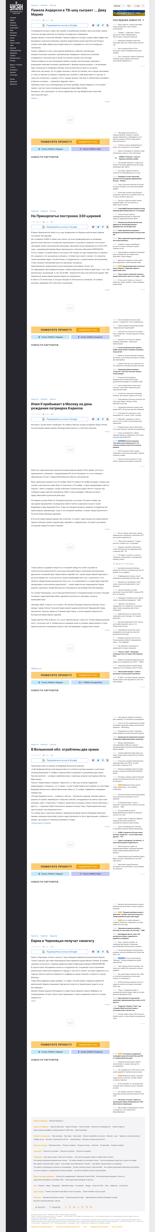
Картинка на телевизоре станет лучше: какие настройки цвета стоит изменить (127, 584)
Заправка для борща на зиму (53, 1197)
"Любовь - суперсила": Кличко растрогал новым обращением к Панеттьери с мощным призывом (126, 35)
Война (12, 20)
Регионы (13, 35)
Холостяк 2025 (97, 1185)
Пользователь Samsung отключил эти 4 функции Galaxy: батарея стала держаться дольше (129, 401)
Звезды (88, 1185)
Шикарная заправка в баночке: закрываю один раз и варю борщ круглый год (128, 43)
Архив (12, 79)
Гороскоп (38, 1151)
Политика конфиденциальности (68, 1227)
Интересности (15, 58)
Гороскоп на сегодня (50, 1151)
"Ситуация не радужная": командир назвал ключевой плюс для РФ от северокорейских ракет (128, 1056)
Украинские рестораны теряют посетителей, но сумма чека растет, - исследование (127, 1064)
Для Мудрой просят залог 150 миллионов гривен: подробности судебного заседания (126, 936)
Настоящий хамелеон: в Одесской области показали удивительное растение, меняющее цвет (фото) (128, 165)
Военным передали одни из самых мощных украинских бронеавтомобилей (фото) (128, 771)
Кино (106, 1185)
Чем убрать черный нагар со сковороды (107, 1164)
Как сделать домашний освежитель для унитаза (121, 1167)
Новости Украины (41, 1127)
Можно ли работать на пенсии (94, 1136)
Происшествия (15, 50)
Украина (13, 23)
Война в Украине (40, 1121)
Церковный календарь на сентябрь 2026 (48, 1180)
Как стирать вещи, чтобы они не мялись (58, 1157)
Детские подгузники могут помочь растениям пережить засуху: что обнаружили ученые (128, 624)
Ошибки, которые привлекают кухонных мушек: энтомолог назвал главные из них (126, 246)
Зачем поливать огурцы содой (94, 1191)
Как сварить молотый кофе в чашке (46, 1164)
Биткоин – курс (112, 1136)
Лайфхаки (38, 1157)
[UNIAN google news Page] (78, 1207)
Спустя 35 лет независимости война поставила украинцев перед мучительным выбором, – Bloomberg (128, 725)
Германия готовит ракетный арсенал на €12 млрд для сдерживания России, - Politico (127, 179)
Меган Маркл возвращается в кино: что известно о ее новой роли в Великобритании (128, 1110)
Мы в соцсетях (117, 1227)
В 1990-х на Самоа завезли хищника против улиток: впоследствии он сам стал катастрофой (129, 680)
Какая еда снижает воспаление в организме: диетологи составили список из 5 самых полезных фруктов (128, 195)
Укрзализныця (75, 1139)
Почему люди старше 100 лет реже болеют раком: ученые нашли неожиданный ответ (129, 1016)
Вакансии (13, 81)
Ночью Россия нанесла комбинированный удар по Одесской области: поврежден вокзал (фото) (126, 216)
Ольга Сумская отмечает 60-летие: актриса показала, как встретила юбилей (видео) (128, 187)
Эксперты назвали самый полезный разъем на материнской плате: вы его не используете (128, 779)
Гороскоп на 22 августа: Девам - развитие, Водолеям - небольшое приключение (127, 342)
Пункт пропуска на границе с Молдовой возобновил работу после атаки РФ (129, 232)
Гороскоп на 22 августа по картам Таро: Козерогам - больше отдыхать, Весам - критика (128, 334)
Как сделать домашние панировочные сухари (50, 1160)
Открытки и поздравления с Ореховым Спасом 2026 (75, 1176)
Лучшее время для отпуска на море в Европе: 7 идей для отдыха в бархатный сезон (129, 268)
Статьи (12, 67)
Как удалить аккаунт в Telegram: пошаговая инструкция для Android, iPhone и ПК (128, 1094)
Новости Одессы (118, 1127)
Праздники (56, 1185)
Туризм (12, 55)
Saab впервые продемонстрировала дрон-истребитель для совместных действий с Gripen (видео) (129, 254)
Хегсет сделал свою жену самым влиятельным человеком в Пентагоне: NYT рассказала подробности (128, 535)
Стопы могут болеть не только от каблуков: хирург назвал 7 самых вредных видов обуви (128, 282)
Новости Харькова (57, 1127)
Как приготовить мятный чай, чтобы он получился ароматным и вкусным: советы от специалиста (128, 976)
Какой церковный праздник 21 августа (110, 1176)
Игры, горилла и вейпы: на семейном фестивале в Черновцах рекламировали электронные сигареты (127, 944)
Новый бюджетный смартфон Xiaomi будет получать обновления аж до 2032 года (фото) (128, 859)
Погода (12, 60)
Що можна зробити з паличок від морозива (90, 1170)
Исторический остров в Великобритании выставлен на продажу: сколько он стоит (127, 813)
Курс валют (77, 1136)
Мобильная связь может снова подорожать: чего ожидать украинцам (126, 787)
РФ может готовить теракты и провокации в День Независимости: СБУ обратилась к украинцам (128, 1102)
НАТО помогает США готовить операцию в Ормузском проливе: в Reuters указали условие (128, 453)
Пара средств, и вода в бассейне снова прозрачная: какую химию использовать (127, 27)
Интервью (13, 70)
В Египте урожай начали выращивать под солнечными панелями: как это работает (129, 797)
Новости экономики (42, 1136)
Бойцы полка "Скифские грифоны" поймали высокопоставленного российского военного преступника (128, 821)
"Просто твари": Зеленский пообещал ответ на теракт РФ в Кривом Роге (128, 654)
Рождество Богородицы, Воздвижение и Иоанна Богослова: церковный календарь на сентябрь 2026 (127, 379)
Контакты (13, 84)
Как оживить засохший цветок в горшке (75, 1164)
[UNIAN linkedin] (74, 1207)
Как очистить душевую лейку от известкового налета (94, 1157)
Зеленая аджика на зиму (75, 1197)
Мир (11, 30)
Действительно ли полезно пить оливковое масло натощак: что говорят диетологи (127, 616)
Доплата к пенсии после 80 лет (93, 1139)
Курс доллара (57, 1136)
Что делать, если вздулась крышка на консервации (52, 1167)
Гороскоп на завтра (67, 1151)
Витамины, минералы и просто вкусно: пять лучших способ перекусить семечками (127, 421)
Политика (13, 25)
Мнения (13, 72)
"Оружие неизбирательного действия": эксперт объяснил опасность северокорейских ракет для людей (128, 914)
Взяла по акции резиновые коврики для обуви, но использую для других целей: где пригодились (129, 358)
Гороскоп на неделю (83, 1151)
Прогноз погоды (40, 1145)
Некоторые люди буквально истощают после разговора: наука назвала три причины (128, 866)
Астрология (123, 1185)
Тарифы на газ (39, 1139)
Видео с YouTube (16, 65)
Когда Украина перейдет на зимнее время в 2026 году (53, 1130)
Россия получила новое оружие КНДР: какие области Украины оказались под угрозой (128, 350)
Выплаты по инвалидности (101, 1127)
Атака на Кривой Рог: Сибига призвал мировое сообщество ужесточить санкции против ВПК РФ (128, 435)
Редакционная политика (99, 1227)
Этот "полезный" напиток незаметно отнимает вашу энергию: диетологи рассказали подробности (128, 59)
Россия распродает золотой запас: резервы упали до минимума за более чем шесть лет (128, 952)
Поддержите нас (129, 13)
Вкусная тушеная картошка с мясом (47, 1201)
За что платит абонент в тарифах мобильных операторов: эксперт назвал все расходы (128, 922)
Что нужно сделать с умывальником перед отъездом (53, 1170)
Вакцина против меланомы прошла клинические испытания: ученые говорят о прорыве (128, 906)
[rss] (91, 1207)
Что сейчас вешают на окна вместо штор (83, 1160)
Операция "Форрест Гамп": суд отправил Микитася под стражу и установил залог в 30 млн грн (127, 1008)
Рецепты (41, 1185)
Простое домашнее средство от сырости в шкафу (118, 1160)
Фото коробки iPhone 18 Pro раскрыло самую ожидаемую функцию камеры (127, 51)
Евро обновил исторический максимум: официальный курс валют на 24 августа (129, 1000)
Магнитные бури (55, 1145)
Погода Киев (104, 1145)
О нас (85, 1227)
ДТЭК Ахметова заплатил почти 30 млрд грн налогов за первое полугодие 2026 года (128, 984)
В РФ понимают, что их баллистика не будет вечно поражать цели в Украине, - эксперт (128, 1086)
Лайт (11, 45)
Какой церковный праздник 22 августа (79, 1180)
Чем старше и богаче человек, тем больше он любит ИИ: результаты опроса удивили (128, 968)
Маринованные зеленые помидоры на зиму (101, 1197)
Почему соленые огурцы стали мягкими (87, 1167)
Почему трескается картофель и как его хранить (63, 1191)
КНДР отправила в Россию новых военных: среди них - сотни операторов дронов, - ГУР (128, 835)
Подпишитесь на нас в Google (61, 25)
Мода (48, 1185)
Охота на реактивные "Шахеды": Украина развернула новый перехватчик (127, 960)
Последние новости (127, 20)
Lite (35, 1186)
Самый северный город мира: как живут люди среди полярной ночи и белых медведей (128, 755)
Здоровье (13, 53)
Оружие (13, 48)
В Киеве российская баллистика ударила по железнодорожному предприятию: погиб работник (127, 224)
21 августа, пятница (123, 563)
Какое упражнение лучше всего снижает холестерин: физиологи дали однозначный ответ (127, 387)
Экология (13, 33)
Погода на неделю (69, 1145)
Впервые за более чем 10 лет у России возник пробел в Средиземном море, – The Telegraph (127, 640)
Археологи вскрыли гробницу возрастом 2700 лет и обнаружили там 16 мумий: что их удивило (128, 570)
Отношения (79, 1185)
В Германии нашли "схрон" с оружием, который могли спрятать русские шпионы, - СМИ (129, 805)
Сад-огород (39, 1191)
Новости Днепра (81, 1130)
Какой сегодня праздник (44, 1176)
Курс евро (67, 1136)
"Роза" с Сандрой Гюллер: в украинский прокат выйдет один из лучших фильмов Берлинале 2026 (128, 992)
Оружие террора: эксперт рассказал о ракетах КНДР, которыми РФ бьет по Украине (128, 592)
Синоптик (95, 1145)
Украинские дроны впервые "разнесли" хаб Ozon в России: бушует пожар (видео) (127, 371)
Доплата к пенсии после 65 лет (57, 1139)
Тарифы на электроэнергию (129, 1136)
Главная (13, 18)
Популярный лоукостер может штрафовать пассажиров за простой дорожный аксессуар (126, 632)
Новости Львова (71, 1127)
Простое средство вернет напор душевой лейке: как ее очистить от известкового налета (127, 203)
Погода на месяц (84, 1145)
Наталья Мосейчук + (56, 1121)
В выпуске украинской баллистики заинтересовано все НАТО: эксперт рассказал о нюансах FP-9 (128, 763)
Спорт (12, 38)
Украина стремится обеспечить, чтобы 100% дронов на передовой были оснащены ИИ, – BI (127, 549)
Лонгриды (13, 75)
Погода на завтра (117, 1145)
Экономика (14, 28)
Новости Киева (84, 1127)
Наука (12, 40)
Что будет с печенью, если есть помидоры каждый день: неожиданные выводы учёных (127, 557)
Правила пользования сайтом (42, 1227)
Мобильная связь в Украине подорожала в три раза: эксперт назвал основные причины (128, 1078)
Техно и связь (15, 43)
